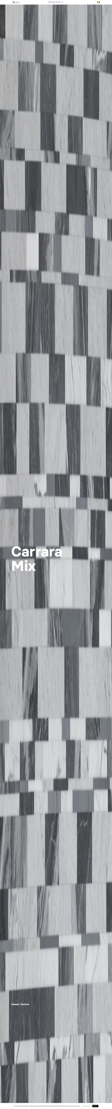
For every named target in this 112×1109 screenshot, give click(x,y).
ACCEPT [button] (95, 1106)
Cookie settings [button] (86, 1106)
